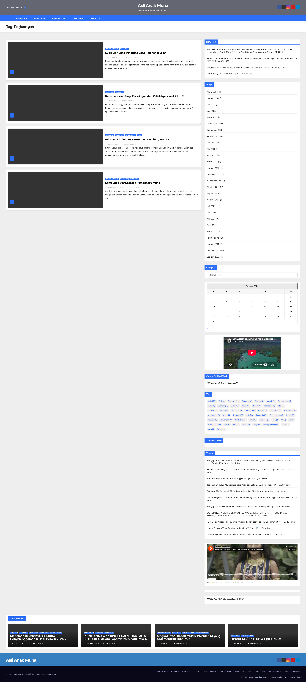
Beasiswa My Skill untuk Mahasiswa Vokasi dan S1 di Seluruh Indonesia (240, 491)
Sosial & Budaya (226, 671)
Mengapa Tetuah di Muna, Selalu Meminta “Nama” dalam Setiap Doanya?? (242, 506)
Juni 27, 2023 (239, 643)
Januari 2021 (213, 244)
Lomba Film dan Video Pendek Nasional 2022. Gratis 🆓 (232, 528)
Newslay (40, 674)
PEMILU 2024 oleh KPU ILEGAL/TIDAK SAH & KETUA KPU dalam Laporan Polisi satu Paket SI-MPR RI (115, 639)
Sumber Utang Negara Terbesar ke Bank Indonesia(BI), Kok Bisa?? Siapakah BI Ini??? (247, 469)
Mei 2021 (211, 219)
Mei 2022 (211, 149)
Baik (222, 401)
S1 (283, 420)
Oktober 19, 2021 (115, 57)
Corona (259, 401)
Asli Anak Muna (153, 5)
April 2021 (211, 225)
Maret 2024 (212, 92)
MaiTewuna (290, 410)
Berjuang (247, 401)
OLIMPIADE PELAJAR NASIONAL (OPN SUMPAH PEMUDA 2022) (238, 534)
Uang (256, 424)
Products (296, 671)
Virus (211, 429)
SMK (236, 424)
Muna (226, 415)
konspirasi (250, 410)
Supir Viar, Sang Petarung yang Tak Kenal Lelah (135, 52)
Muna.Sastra (59, 18)
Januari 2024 (213, 98)
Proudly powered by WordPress (18, 674)
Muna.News (21, 18)
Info (281, 406)
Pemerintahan (277, 415)
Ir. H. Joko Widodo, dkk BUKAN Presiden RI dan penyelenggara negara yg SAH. (244, 522)
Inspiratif (212, 410)
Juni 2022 (211, 142)
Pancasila (261, 415)
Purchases (277, 671)
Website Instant (247, 677)
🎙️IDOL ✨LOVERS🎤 (213, 582)
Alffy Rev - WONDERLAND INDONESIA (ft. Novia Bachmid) (236, 582)
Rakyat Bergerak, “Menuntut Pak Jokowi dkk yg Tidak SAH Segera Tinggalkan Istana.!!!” (248, 497)
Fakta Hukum (89, 633)
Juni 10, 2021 (113, 101)
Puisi (139, 135)
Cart (242, 671)
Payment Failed (294, 677)
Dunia (211, 406)
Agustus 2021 (213, 200)
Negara (238, 415)
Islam (224, 410)
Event (235, 406)
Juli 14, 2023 (165, 643)
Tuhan (246, 424)
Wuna (221, 429)
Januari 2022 (213, 168)
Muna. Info (77, 18)
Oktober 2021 (213, 187)
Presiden (264, 420)
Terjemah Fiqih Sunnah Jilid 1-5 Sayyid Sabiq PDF (230, 478)
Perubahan (240, 420)
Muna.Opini (39, 18)
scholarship (214, 424)
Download (96, 18)
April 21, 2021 (113, 144)
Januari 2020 (213, 257)
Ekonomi (223, 406)
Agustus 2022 (213, 136)
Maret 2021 (212, 231)
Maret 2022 (212, 162)
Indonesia (269, 406)
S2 (291, 420)
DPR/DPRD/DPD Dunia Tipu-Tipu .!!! (223, 74)
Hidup (246, 406)
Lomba (262, 410)
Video (285, 424)
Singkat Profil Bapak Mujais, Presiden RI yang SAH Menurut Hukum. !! (240, 67)
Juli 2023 (211, 104)
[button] (299, 18)
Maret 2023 (212, 117)
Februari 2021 (213, 238)
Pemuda (212, 420)
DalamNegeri (284, 401)
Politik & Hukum (56, 633)
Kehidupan (109, 92)
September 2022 (214, 130)
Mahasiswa (275, 410)
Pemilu (290, 415)
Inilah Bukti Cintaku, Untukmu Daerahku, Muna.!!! (137, 139)
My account (260, 671)
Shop (237, 671)
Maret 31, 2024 (19, 643)
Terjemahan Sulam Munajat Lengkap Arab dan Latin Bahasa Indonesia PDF (242, 485)
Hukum (256, 406)
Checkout (250, 671)
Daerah (271, 401)
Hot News (14, 633)
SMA (227, 424)
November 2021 (214, 181)
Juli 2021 (211, 206)
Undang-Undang (271, 424)
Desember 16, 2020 (115, 187)
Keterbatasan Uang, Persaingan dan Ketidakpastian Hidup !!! (144, 96)
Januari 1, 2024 (93, 643)
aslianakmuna (133, 57)
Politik (253, 420)
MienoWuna (214, 415)
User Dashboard (261, 677)
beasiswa (233, 401)
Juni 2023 (211, 111)
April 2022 (211, 155)
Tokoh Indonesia (202, 633)
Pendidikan (214, 671)
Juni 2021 (211, 212)
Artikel (212, 401)
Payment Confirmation (278, 677)
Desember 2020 (214, 250)
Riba (275, 420)
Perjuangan (226, 420)
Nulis (249, 415)
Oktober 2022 (213, 123)
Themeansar (51, 674)
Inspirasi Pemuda (112, 48)
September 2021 (214, 193)
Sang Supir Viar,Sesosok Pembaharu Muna (132, 182)
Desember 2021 (214, 174)
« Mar (209, 328)
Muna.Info (23, 633)
